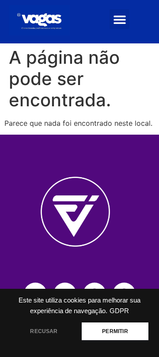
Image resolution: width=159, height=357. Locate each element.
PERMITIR (115, 331)
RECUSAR (43, 331)
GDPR (119, 310)
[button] (119, 19)
